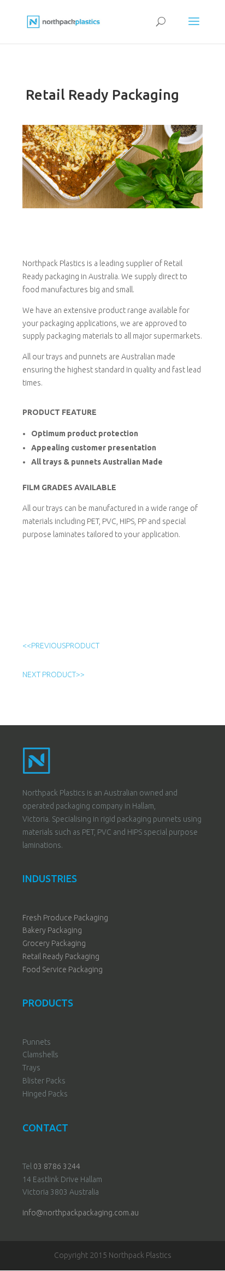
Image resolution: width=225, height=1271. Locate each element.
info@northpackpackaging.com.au (80, 1212)
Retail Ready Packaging (60, 956)
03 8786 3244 (56, 1166)
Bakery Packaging (52, 930)
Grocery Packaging (54, 943)
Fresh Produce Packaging (65, 917)
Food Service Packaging (62, 969)
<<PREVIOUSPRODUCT (60, 645)
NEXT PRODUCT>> (53, 674)
